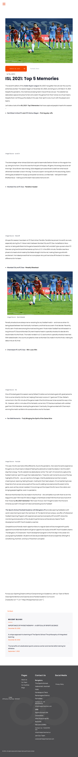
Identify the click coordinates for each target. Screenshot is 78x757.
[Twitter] (62, 679)
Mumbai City (11, 187)
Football (32, 68)
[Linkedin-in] (65, 679)
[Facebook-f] (55, 679)
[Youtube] (68, 679)
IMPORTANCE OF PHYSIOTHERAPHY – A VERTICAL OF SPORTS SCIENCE (33, 625)
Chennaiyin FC (12, 350)
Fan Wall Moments (13, 418)
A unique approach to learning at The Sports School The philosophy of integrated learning (37, 635)
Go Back (10, 611)
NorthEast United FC (14, 113)
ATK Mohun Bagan (32, 113)
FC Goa (21, 187)
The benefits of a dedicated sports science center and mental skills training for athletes (37, 647)
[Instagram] (59, 679)
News (37, 68)
